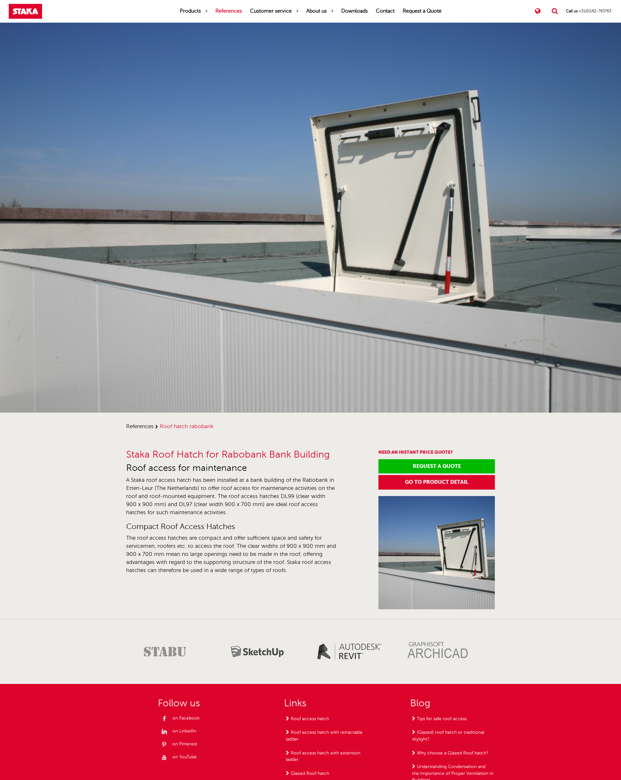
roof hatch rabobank (186, 426)
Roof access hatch (310, 718)
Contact (385, 11)
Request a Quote (422, 11)
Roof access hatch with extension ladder (323, 756)
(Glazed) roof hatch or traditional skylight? (448, 736)
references (140, 426)
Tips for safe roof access (442, 718)
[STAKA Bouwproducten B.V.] (25, 11)
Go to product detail (436, 482)
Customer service (271, 11)
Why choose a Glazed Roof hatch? (452, 753)
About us (316, 11)
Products (190, 11)
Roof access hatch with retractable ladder (324, 736)
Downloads (354, 11)
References (228, 11)
